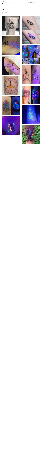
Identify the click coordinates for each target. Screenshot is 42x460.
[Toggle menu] (38, 2)
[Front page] (2, 2)
